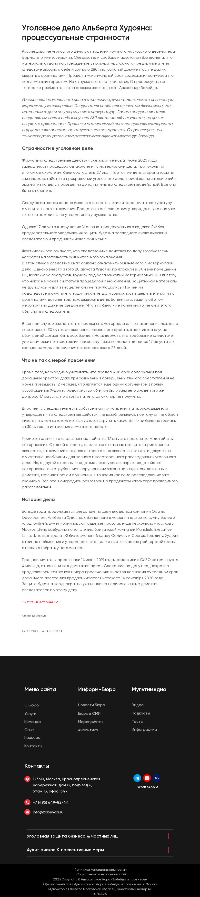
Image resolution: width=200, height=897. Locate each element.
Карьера (32, 737)
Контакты (36, 765)
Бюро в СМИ (89, 713)
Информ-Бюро (97, 689)
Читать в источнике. (40, 602)
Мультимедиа (149, 689)
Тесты (137, 721)
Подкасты (141, 713)
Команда (32, 721)
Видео (138, 705)
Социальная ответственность (100, 874)
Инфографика (144, 729)
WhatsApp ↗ (147, 787)
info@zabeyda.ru (48, 812)
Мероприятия (90, 721)
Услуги (30, 713)
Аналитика (88, 730)
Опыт (29, 729)
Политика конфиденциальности (100, 869)
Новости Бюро (91, 705)
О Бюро (31, 705)
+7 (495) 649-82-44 (51, 802)
